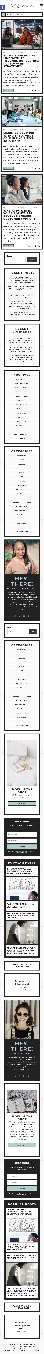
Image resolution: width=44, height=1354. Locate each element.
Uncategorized (10, 52)
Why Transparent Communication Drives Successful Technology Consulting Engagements (22, 279)
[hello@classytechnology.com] (24, 616)
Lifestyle (21, 468)
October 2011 (21, 438)
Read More (7, 90)
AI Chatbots (21, 506)
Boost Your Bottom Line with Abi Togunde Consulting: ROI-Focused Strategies (21, 61)
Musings (21, 464)
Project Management (21, 502)
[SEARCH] (33, 631)
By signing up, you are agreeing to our (22, 852)
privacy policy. (22, 852)
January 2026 (21, 387)
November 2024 (21, 396)
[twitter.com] (15, 1076)
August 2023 (21, 404)
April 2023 (21, 421)
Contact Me (29, 1346)
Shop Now (22, 803)
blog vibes (22, 481)
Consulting (21, 489)
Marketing (21, 523)
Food (21, 472)
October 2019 (21, 430)
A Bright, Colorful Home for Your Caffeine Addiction (21, 340)
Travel (21, 527)
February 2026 (21, 383)
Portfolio (21, 455)
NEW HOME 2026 (14, 1344)
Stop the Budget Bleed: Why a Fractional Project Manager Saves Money (22, 314)
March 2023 (21, 425)
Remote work (21, 510)
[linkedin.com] (24, 1076)
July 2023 (21, 409)
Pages (21, 460)
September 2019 (21, 434)
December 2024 (21, 392)
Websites (21, 493)
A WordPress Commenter (21, 355)
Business (21, 515)
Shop (20, 1346)
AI (21, 498)
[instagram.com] (20, 1076)
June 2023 (21, 413)
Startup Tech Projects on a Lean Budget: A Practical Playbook (21, 295)
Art (21, 477)
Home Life (21, 485)
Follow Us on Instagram (22, 965)
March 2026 (21, 379)
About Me (27, 1344)
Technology (21, 519)
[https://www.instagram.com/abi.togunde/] (15, 616)
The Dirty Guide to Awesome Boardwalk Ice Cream (21, 360)
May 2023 (21, 417)
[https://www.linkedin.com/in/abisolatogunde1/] (20, 616)
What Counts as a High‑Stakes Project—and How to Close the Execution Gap (21, 288)
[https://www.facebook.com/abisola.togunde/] (29, 616)
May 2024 (21, 400)
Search (10, 256)
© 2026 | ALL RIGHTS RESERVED (26, 1350)
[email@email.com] (29, 1076)
